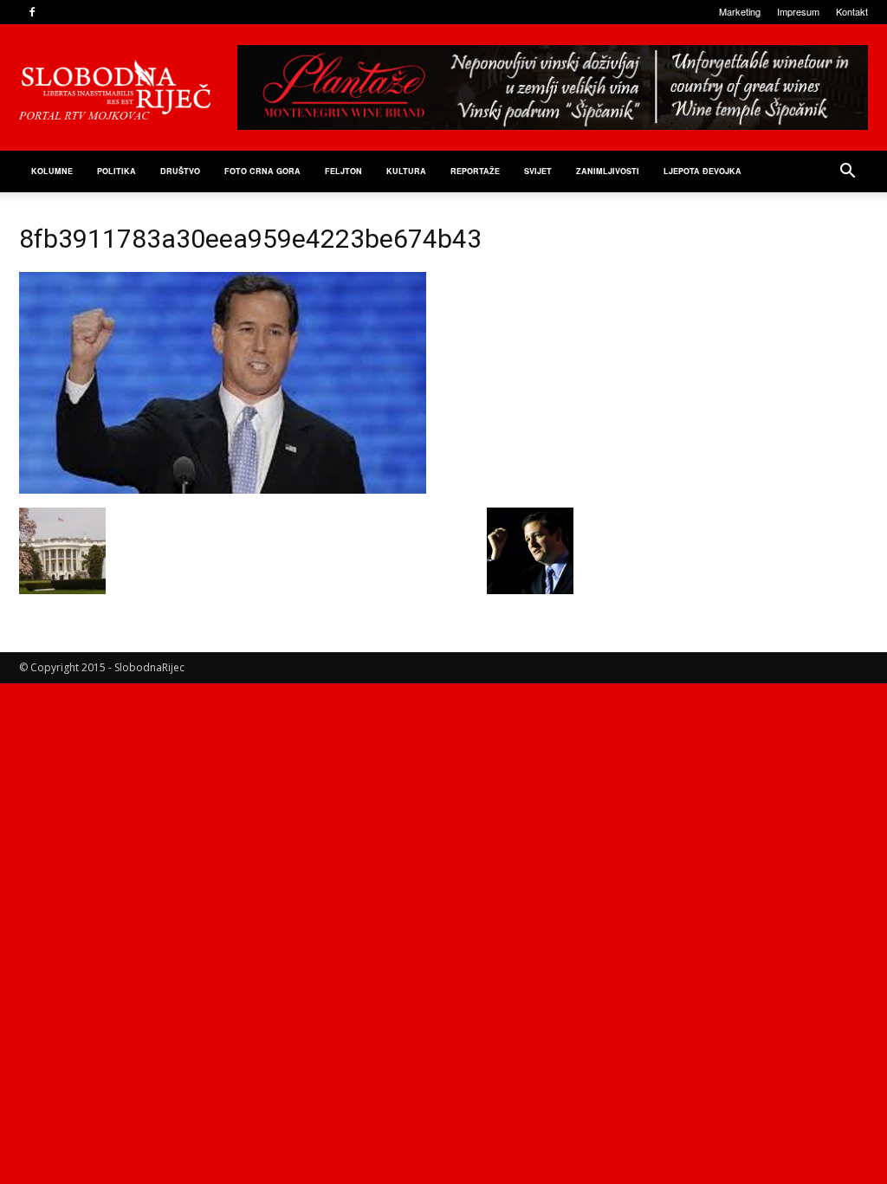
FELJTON (343, 171)
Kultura (406, 171)
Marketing (740, 11)
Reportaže (475, 171)
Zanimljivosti (607, 171)
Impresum (798, 11)
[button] (847, 173)
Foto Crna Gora (262, 171)
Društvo (180, 171)
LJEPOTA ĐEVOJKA (702, 171)
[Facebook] (32, 12)
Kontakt (852, 11)
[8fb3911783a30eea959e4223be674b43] (222, 489)
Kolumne (52, 171)
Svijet (538, 171)
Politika (116, 171)
